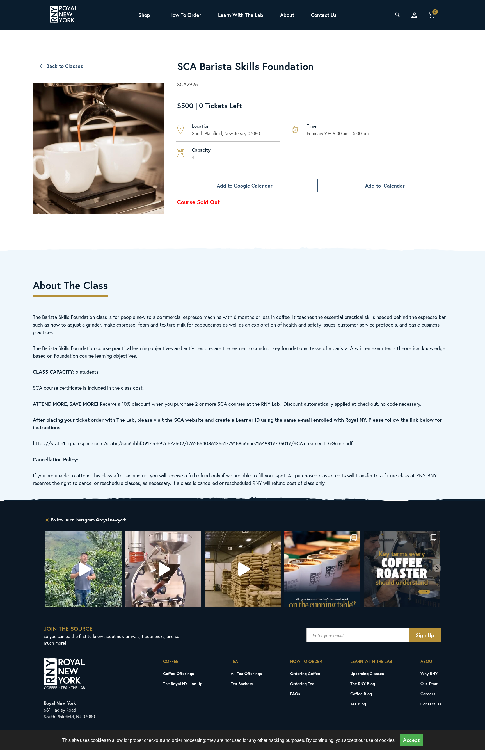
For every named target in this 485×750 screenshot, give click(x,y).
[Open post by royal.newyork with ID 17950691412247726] (163, 569)
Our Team (429, 683)
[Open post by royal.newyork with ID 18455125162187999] (322, 569)
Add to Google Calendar (245, 185)
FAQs (295, 693)
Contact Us (324, 15)
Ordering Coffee (305, 673)
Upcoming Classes (367, 673)
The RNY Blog (362, 683)
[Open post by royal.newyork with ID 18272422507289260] (402, 569)
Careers (427, 693)
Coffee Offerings (178, 673)
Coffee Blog (361, 693)
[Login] (414, 15)
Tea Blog (358, 703)
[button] (48, 568)
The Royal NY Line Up (182, 683)
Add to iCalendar (385, 185)
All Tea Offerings (246, 673)
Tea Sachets (242, 683)
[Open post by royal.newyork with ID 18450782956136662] (83, 569)
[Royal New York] (63, 15)
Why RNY (429, 673)
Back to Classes (64, 66)
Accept (411, 740)
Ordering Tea (302, 683)
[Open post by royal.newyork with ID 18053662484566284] (243, 569)
